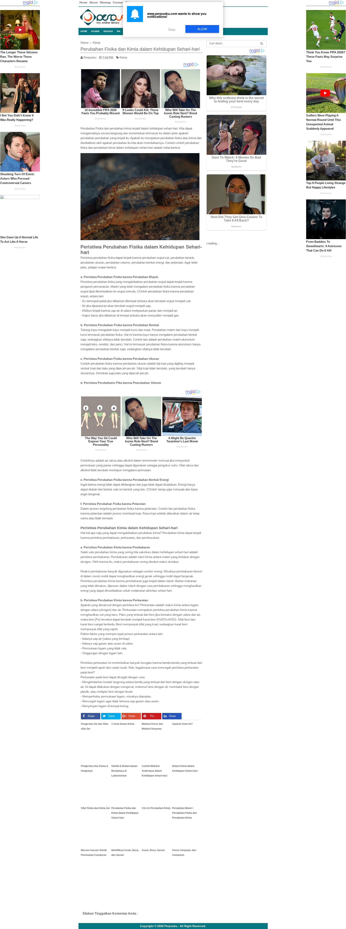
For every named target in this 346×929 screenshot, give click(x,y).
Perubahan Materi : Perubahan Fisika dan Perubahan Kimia (184, 813)
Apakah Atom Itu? (182, 724)
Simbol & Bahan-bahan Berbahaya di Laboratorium (124, 771)
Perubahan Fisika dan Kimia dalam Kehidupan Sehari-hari (124, 813)
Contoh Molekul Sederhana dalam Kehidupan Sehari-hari (154, 771)
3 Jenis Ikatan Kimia (122, 724)
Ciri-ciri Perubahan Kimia (156, 808)
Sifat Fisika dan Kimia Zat (95, 808)
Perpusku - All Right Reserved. (185, 926)
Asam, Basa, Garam (153, 850)
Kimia (123, 57)
